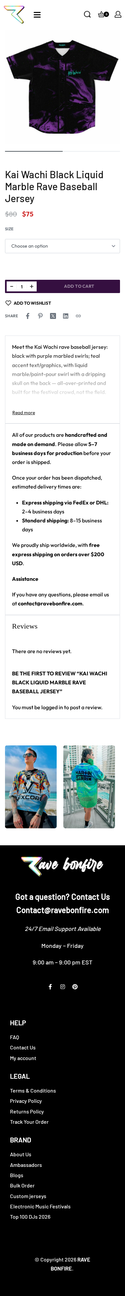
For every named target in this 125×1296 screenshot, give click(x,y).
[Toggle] (23, 412)
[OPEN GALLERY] (62, 87)
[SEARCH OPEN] (87, 14)
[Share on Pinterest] (40, 316)
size (9, 228)
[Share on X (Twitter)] (53, 316)
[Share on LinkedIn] (66, 316)
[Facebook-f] (50, 986)
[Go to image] (34, 151)
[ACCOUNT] (118, 14)
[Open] (37, 15)
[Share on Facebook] (28, 316)
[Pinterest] (75, 986)
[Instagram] (62, 986)
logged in (52, 707)
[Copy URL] (78, 316)
